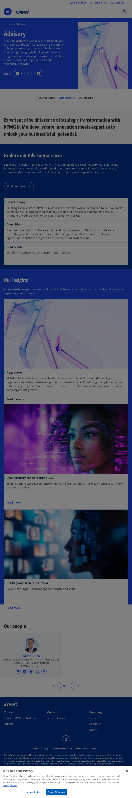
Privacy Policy (10, 785)
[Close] (126, 770)
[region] (66, 782)
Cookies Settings (33, 792)
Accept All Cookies (56, 792)
